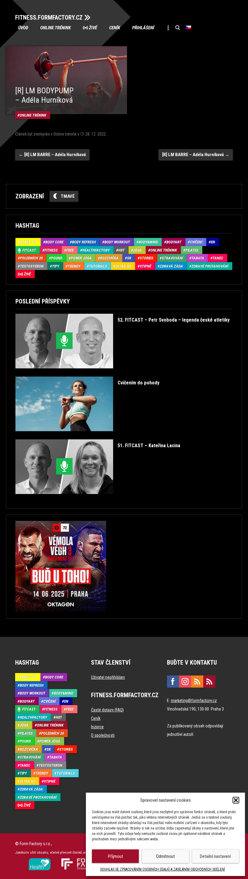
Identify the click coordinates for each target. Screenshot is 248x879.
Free (70, 250)
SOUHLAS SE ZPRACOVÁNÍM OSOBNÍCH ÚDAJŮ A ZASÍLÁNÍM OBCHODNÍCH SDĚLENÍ (162, 869)
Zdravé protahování (209, 266)
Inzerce (97, 726)
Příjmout (115, 856)
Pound (56, 258)
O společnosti (103, 735)
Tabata (197, 258)
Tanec (218, 258)
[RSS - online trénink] (209, 681)
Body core (54, 242)
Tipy (55, 266)
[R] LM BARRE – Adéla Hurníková (52, 154)
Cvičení (196, 242)
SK (129, 258)
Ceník (114, 27)
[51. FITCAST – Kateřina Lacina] (97, 498)
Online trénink (55, 27)
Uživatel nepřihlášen (108, 677)
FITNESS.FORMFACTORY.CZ (49, 17)
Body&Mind (148, 242)
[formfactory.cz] (39, 860)
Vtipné (145, 266)
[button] (236, 800)
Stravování (172, 258)
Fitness (51, 250)
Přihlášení (143, 27)
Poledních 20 (31, 258)
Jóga (137, 250)
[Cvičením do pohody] (87, 435)
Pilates (191, 250)
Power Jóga (81, 258)
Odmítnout (165, 856)
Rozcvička (109, 258)
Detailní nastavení (215, 856)
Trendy (74, 266)
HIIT (121, 250)
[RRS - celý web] (197, 681)
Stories (146, 258)
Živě (93, 27)
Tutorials (98, 266)
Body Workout (117, 242)
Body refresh (84, 242)
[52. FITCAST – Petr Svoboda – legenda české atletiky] (122, 373)
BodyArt (173, 242)
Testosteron (32, 266)
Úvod (23, 27)
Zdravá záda (171, 266)
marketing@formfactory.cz (194, 700)
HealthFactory (96, 250)
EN (213, 242)
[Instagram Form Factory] (185, 681)
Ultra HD (123, 266)
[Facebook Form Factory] (173, 681)
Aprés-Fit (28, 242)
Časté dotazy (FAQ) (107, 709)
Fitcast (29, 250)
